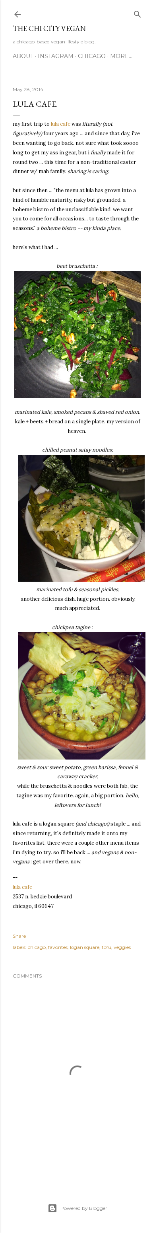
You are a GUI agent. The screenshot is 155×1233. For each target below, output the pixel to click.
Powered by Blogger (83, 1208)
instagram (56, 56)
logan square (84, 947)
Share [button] (19, 936)
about (23, 56)
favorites (58, 947)
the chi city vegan (49, 28)
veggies (122, 947)
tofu (106, 947)
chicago (92, 56)
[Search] (137, 12)
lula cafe (60, 124)
